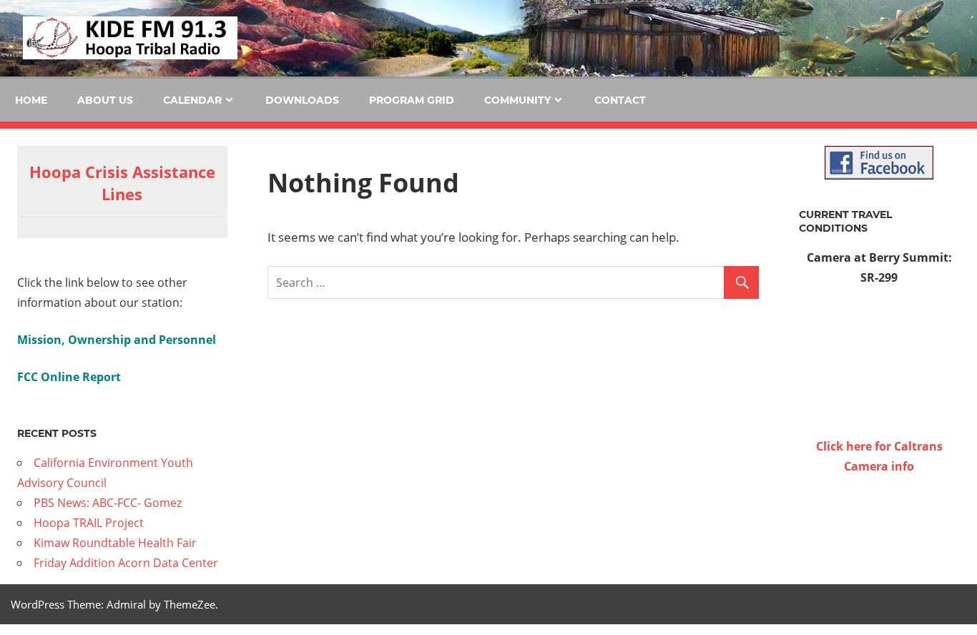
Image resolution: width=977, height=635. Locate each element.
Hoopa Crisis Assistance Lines (122, 183)
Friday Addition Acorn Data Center (126, 563)
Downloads (302, 100)
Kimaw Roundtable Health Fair (115, 543)
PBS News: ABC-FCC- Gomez (108, 503)
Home (31, 100)
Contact (620, 100)
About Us (105, 100)
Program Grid (411, 100)
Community (517, 100)
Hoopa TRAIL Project (89, 523)
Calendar (192, 100)
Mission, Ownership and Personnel (116, 340)
